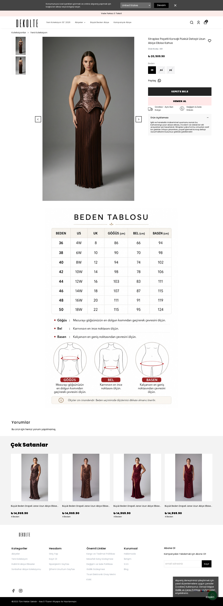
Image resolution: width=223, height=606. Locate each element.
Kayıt (206, 563)
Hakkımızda (130, 553)
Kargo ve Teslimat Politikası (100, 553)
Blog (126, 569)
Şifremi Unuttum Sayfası (62, 569)
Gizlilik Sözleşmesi (95, 569)
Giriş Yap (53, 553)
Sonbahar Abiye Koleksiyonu (26, 569)
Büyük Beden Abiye (99, 22)
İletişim (127, 558)
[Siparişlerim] (198, 22)
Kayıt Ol (53, 558)
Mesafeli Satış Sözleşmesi (99, 558)
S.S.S (126, 564)
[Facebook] (13, 591)
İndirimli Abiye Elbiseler (23, 564)
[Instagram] (20, 591)
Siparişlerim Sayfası (59, 564)
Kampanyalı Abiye (122, 22)
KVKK (88, 579)
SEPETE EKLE (179, 91)
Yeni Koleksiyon (38, 32)
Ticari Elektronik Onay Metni (101, 574)
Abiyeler (79, 22)
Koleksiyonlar (19, 32)
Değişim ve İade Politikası (99, 564)
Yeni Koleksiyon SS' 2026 (58, 22)
